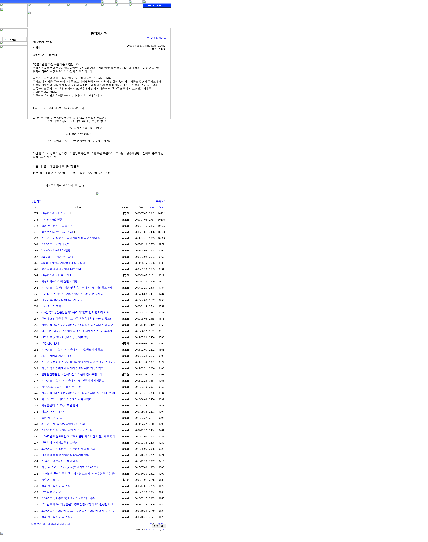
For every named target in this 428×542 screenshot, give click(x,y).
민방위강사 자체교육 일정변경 (59, 442)
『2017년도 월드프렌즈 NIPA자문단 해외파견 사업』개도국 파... (79, 436)
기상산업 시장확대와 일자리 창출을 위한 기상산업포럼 (73, 368)
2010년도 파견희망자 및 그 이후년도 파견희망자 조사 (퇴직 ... (77, 510)
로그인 (151, 37)
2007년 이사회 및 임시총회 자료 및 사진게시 (67, 430)
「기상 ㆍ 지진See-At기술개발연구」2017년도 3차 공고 (73, 293)
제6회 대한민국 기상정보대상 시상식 (63, 262)
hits (161, 207)
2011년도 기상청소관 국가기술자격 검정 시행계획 (70, 238)
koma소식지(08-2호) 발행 (56, 250)
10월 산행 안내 (50, 343)
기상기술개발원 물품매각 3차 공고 (61, 300)
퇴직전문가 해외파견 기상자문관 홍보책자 (66, 399)
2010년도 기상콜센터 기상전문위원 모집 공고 (68, 448)
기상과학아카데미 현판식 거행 (59, 281)
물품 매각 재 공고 (51, 417)
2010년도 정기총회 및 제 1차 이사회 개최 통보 (68, 498)
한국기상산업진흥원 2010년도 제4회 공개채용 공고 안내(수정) (78, 392)
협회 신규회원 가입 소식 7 (56, 516)
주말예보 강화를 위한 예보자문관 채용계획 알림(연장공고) (76, 318)
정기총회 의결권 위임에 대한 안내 (61, 269)
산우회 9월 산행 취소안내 (56, 275)
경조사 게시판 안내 (52, 411)
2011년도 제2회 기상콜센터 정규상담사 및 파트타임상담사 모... (78, 504)
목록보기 (161, 201)
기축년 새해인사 (51, 479)
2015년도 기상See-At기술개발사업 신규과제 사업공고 (72, 380)
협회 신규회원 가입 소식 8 (56, 485)
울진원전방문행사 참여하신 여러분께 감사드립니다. (72, 374)
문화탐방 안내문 (51, 492)
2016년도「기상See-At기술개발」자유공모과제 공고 (72, 349)
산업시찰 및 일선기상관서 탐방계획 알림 (65, 337)
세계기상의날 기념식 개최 (56, 355)
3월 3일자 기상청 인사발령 (57, 256)
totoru (164, 530)
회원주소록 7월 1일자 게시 (57, 231)
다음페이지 (63, 524)
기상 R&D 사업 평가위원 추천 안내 (62, 386)
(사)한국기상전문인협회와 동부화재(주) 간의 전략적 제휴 (75, 312)
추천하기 (36, 201)
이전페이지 (49, 524)
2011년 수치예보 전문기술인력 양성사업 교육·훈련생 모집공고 (78, 361)
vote (152, 207)
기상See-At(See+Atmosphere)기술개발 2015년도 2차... (72, 467)
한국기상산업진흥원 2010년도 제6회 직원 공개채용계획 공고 (77, 324)
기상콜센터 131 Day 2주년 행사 (59, 405)
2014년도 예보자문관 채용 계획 (59, 461)
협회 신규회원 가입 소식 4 (56, 225)
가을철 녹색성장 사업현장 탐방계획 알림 (65, 454)
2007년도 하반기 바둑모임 (56, 244)
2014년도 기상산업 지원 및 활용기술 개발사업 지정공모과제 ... (78, 287)
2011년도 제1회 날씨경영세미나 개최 (63, 423)
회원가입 (161, 37)
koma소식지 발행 (51, 306)
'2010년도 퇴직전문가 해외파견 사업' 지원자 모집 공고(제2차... (78, 331)
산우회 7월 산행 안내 (53, 213)
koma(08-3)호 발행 (52, 219)
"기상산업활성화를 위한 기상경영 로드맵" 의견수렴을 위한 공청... (80, 473)
